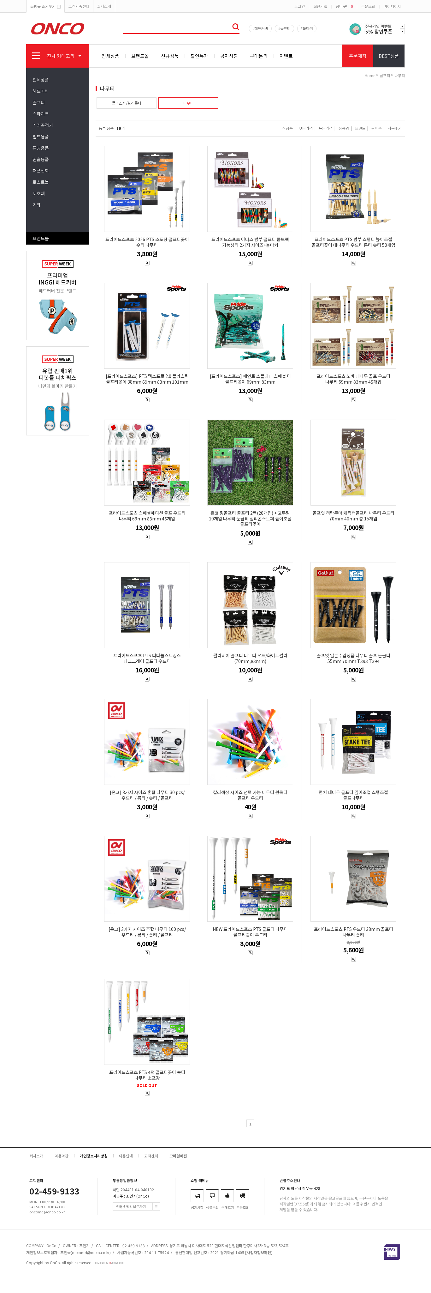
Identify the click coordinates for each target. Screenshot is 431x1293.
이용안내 (126, 1155)
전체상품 (110, 55)
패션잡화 (40, 170)
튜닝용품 (40, 148)
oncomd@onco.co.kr (90, 1252)
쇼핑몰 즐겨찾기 (43, 6)
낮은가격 (306, 128)
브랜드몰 (140, 55)
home (370, 75)
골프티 (38, 102)
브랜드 (360, 128)
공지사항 (229, 55)
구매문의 (259, 55)
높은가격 (326, 128)
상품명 (344, 128)
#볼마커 (307, 28)
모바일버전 (178, 1155)
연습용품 (40, 159)
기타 (36, 205)
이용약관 (61, 1155)
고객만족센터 (78, 6)
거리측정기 (42, 125)
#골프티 (284, 28)
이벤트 (286, 55)
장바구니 (344, 6)
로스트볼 (40, 182)
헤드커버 (40, 91)
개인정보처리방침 (94, 1155)
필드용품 (40, 136)
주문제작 (358, 55)
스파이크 (40, 114)
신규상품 (170, 55)
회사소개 (104, 6)
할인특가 (199, 55)
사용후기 (395, 128)
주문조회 (368, 6)
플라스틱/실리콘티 (126, 103)
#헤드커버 (260, 28)
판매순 (376, 128)
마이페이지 (392, 6)
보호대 (38, 193)
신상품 (287, 128)
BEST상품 (389, 55)
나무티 (399, 75)
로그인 (299, 6)
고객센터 (151, 1155)
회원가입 (320, 6)
